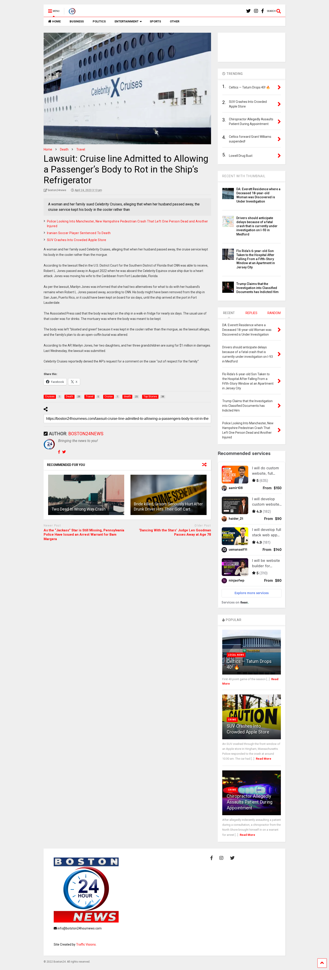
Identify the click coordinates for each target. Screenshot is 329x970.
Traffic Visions (86, 944)
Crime (232, 719)
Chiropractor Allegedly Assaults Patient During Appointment (249, 801)
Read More (263, 758)
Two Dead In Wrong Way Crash (78, 509)
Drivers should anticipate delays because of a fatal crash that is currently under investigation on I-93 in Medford (257, 226)
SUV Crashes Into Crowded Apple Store (76, 240)
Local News (236, 655)
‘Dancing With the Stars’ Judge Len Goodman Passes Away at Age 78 (175, 532)
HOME (56, 21)
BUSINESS (77, 21)
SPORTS (155, 21)
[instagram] (256, 11)
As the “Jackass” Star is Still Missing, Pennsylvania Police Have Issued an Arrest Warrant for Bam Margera (84, 534)
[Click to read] (86, 495)
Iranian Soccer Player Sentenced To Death (79, 233)
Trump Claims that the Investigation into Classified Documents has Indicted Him (257, 288)
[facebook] (262, 11)
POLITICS (99, 21)
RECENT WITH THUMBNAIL (243, 176)
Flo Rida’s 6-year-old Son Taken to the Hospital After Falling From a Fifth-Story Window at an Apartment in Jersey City (255, 259)
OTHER (174, 21)
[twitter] (248, 11)
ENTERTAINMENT (127, 21)
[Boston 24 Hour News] (69, 12)
